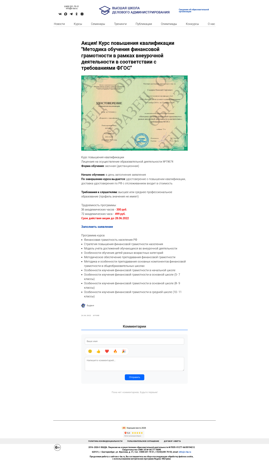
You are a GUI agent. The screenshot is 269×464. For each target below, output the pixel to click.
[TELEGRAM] (71, 15)
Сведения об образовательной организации (194, 10)
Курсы (78, 24)
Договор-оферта (172, 441)
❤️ (107, 351)
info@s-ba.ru (185, 452)
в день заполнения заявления (126, 174)
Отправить (134, 377)
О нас (211, 24)
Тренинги (120, 24)
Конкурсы (192, 24)
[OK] (76, 15)
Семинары (98, 24)
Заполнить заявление (97, 226)
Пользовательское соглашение (143, 441)
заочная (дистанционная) (121, 166)
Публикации (144, 24)
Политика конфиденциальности (105, 441)
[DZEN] (82, 15)
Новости (59, 24)
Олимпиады (169, 24)
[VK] (60, 15)
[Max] (65, 15)
